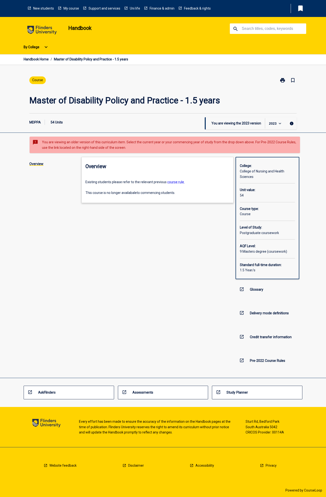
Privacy (271, 465)
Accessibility (204, 465)
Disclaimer (136, 465)
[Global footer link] (46, 424)
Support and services (104, 8)
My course (71, 8)
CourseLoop (313, 490)
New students (43, 8)
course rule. (176, 182)
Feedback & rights (197, 8)
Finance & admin (162, 8)
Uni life (135, 8)
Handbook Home (36, 59)
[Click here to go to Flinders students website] (42, 31)
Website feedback (63, 465)
